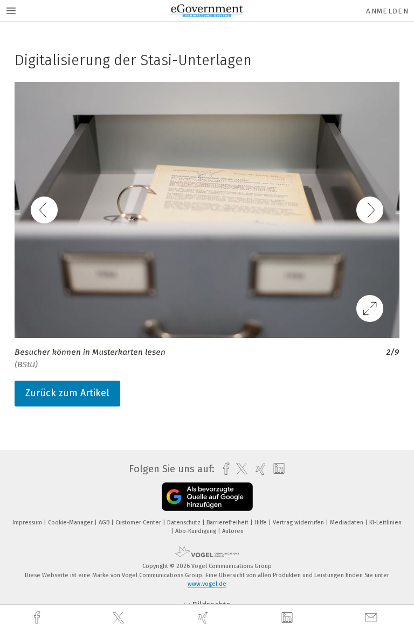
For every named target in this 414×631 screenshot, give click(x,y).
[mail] (372, 617)
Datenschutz (184, 522)
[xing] (204, 618)
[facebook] (38, 617)
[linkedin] (288, 618)
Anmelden (387, 11)
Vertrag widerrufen (299, 522)
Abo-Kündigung (196, 531)
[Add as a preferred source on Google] (207, 496)
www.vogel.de (207, 583)
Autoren (233, 531)
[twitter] (119, 618)
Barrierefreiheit (228, 522)
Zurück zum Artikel (67, 393)
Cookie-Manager (71, 522)
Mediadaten (347, 522)
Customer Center (139, 522)
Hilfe (261, 522)
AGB (105, 522)
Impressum (28, 522)
